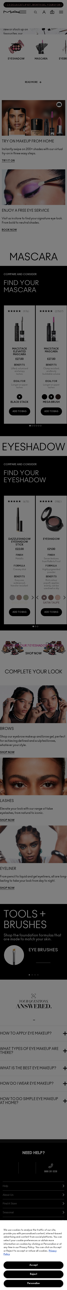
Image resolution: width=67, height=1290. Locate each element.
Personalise (33, 1283)
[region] (33, 1255)
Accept (33, 1265)
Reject (33, 1274)
